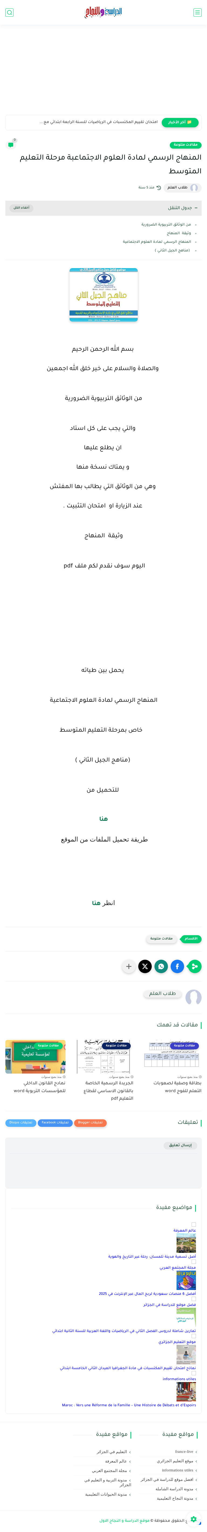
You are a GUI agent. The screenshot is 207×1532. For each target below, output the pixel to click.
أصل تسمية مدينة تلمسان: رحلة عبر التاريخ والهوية (152, 1257)
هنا (103, 820)
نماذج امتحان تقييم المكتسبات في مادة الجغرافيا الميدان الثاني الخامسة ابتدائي (128, 1368)
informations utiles (179, 1379)
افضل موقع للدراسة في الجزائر (167, 1479)
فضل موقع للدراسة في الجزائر (170, 1305)
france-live (184, 1451)
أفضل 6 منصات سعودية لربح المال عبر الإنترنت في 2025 (147, 1294)
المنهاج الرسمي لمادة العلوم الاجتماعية (157, 242)
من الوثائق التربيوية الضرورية (166, 225)
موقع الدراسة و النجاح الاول (124, 1521)
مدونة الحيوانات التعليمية (106, 1494)
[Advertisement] (103, 73)
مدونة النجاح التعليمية (175, 1498)
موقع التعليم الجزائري (177, 1342)
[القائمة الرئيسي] (198, 12)
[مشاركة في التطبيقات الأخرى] (129, 966)
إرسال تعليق (180, 1146)
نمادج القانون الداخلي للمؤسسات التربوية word (39, 1087)
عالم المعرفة (185, 1231)
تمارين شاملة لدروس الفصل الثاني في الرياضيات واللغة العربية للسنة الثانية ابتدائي (124, 1331)
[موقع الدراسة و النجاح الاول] (103, 12)
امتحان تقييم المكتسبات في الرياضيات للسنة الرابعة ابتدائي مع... (99, 122)
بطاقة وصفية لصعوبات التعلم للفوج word (177, 1087)
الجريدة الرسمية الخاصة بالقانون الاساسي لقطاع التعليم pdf (108, 1091)
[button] (177, 966)
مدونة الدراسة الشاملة (174, 1489)
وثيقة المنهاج (179, 234)
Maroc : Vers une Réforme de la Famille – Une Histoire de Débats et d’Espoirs (129, 1406)
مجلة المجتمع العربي (178, 1268)
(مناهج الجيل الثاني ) (173, 251)
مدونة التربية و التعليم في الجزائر (107, 1482)
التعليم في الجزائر (112, 1452)
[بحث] (9, 12)
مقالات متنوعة (186, 145)
